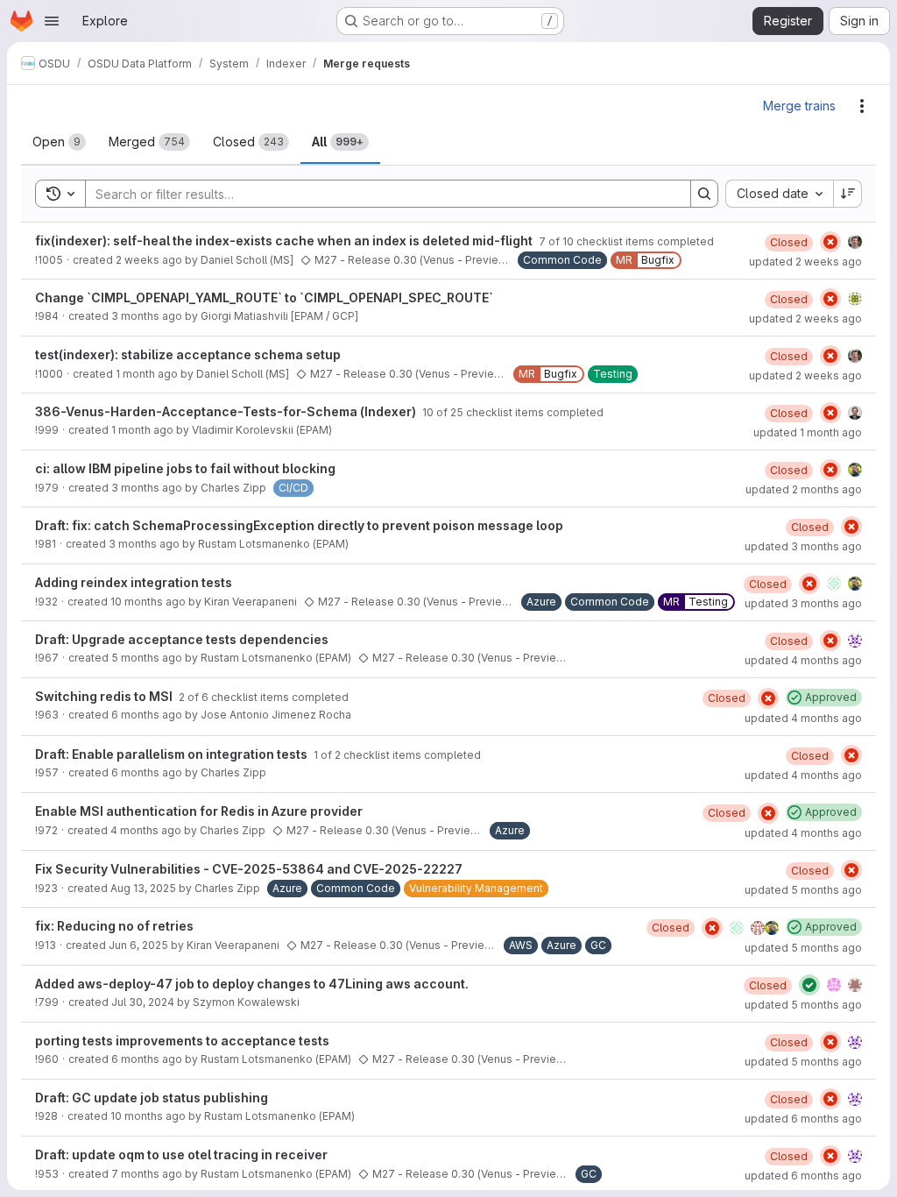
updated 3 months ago (803, 546)
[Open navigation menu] (52, 21)
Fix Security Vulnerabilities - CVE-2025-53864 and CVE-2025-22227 (249, 868)
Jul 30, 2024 (142, 1002)
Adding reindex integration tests (133, 582)
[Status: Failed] (830, 241)
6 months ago (146, 714)
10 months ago (148, 601)
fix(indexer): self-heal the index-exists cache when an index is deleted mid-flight (285, 240)
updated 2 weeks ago (805, 261)
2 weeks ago (149, 259)
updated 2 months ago (803, 489)
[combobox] (779, 194)
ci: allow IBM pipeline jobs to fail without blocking (185, 468)
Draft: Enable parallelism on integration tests (172, 754)
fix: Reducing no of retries (114, 925)
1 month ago (147, 373)
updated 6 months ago (803, 1118)
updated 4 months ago (803, 660)
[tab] (59, 142)
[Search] (704, 194)
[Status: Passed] (809, 984)
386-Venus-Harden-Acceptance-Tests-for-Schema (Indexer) (227, 411)
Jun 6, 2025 (138, 945)
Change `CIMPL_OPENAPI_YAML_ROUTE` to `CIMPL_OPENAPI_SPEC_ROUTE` (264, 297)
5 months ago (146, 657)
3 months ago (146, 315)
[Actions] (862, 106)
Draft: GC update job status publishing (151, 1097)
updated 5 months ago (803, 889)
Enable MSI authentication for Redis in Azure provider (199, 811)
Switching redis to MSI (105, 696)
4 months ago (145, 830)
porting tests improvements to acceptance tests (182, 1040)
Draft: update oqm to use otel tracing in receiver (181, 1154)
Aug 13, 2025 (143, 888)
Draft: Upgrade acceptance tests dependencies (181, 639)
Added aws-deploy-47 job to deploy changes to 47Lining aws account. (252, 983)
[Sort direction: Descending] (848, 194)
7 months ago (146, 1173)
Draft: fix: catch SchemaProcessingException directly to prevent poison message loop (299, 525)
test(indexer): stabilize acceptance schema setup (188, 354)
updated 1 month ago (807, 432)
